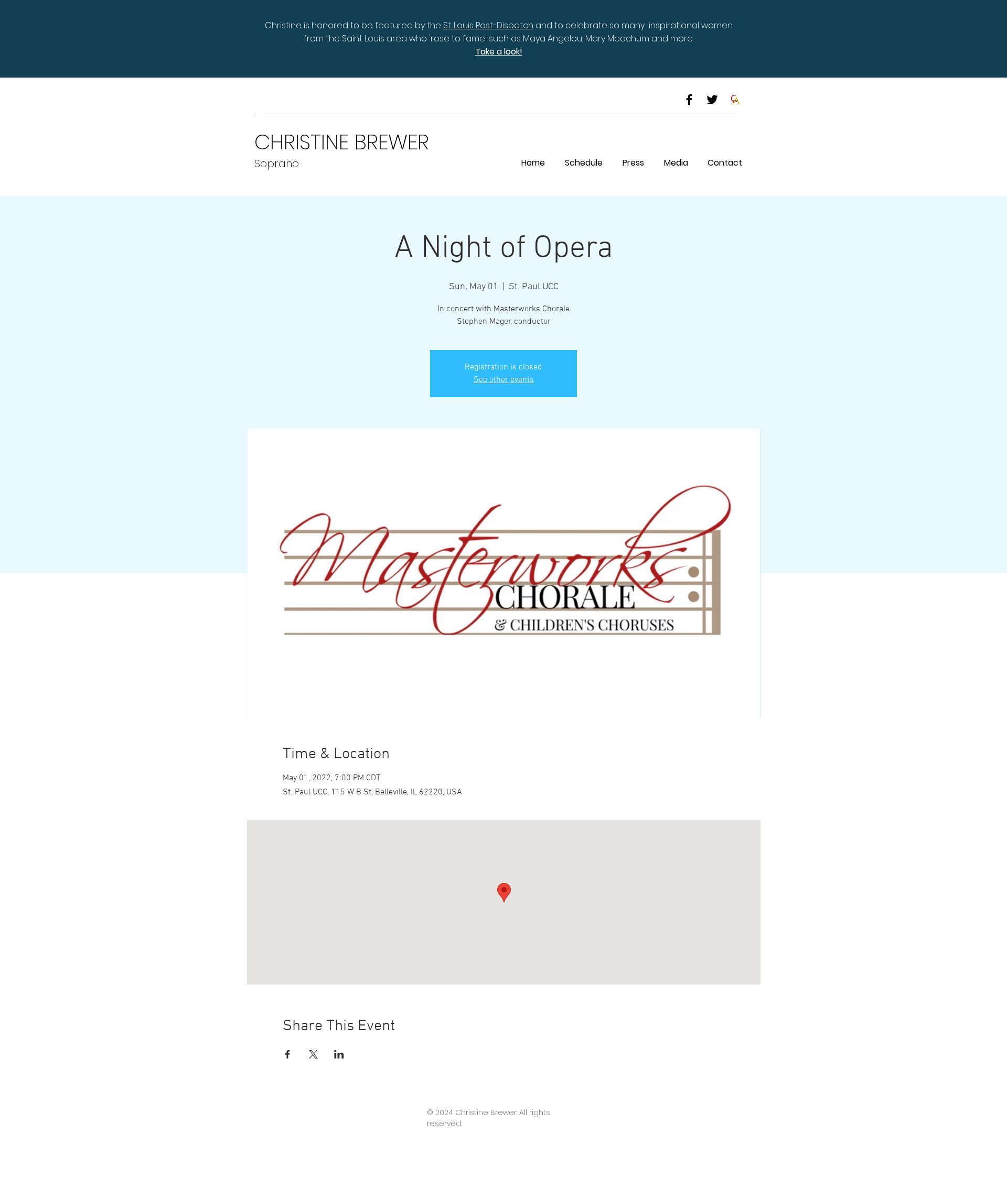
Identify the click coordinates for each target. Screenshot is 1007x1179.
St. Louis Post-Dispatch (488, 25)
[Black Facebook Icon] (689, 99)
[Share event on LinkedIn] (339, 1054)
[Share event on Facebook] (288, 1054)
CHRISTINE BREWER (341, 142)
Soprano (276, 163)
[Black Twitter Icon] (712, 99)
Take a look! (498, 52)
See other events (504, 380)
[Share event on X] (313, 1054)
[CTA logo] (735, 99)
